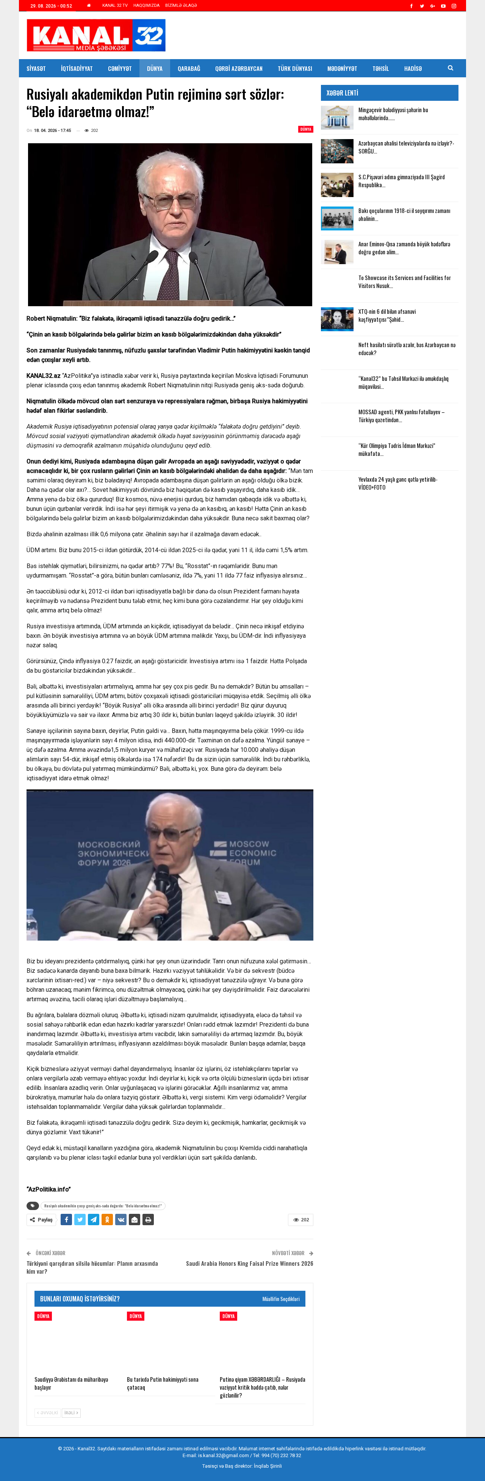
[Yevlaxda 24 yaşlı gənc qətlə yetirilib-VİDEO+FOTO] (337, 487)
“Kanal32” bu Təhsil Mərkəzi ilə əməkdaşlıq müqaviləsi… (403, 382)
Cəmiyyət (120, 68)
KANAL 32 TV (115, 5)
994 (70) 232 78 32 (281, 1455)
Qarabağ (189, 68)
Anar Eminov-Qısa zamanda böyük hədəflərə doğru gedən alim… (404, 248)
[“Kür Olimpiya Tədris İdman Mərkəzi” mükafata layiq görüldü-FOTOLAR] (337, 453)
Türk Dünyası (295, 68)
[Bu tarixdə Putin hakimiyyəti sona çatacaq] (170, 1341)
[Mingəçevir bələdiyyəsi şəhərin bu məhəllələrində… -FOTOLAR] (337, 118)
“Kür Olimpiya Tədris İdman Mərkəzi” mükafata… (396, 449)
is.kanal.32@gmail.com (223, 1455)
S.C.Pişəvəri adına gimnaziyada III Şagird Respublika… (401, 180)
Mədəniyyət (342, 68)
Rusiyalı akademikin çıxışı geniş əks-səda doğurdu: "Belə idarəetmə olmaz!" (103, 1206)
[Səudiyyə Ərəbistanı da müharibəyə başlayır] (77, 1341)
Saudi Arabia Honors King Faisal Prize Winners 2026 (249, 1263)
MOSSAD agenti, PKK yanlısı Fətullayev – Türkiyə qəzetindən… (401, 415)
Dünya (155, 68)
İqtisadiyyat (77, 68)
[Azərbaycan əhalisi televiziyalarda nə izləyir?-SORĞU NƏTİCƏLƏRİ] (337, 151)
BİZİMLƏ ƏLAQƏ (181, 5)
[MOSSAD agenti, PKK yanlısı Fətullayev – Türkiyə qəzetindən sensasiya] (337, 420)
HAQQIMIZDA (146, 5)
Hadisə (413, 68)
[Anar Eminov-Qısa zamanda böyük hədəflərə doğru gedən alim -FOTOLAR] (337, 252)
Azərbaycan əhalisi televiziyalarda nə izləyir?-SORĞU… (406, 147)
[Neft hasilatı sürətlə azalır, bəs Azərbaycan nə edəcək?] (337, 353)
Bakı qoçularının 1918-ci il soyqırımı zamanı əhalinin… (404, 214)
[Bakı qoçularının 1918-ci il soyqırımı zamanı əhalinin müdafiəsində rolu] (337, 219)
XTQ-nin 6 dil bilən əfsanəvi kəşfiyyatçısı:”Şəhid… (387, 315)
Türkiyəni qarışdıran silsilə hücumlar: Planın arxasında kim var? (92, 1267)
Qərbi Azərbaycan (239, 68)
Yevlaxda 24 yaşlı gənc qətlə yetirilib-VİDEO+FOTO (398, 483)
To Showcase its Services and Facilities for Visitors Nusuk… (404, 281)
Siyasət (36, 68)
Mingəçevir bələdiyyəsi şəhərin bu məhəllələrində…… (393, 113)
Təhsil (380, 68)
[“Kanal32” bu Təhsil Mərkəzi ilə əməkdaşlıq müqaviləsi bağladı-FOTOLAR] (337, 386)
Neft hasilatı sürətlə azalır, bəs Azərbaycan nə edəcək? (406, 348)
